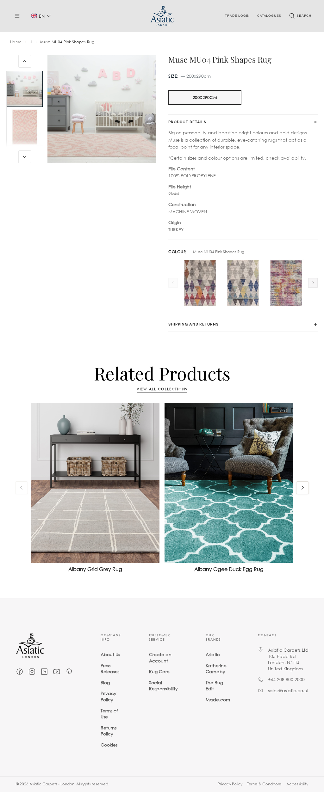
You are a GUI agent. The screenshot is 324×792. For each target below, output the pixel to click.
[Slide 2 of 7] (25, 127)
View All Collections (162, 389)
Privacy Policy (108, 696)
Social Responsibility (163, 685)
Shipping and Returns (193, 324)
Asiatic (213, 654)
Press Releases (110, 668)
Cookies (109, 745)
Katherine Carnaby (216, 668)
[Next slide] (25, 157)
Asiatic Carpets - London (51, 784)
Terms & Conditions (264, 784)
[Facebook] (19, 671)
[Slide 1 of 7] (25, 89)
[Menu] (17, 15)
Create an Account (160, 657)
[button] (41, 15)
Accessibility (297, 784)
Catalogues (269, 15)
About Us (110, 654)
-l (31, 42)
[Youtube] (56, 671)
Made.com (218, 700)
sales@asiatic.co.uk (288, 690)
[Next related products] (302, 487)
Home (16, 42)
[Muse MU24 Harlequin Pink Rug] (200, 283)
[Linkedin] (44, 671)
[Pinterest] (69, 671)
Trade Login (237, 15)
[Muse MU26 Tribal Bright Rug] (286, 283)
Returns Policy (108, 730)
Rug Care (159, 671)
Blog (105, 682)
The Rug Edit (214, 685)
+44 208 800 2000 (286, 679)
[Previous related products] (21, 487)
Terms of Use (109, 713)
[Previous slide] (25, 61)
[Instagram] (32, 671)
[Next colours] (313, 283)
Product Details (187, 122)
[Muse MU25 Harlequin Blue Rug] (243, 283)
